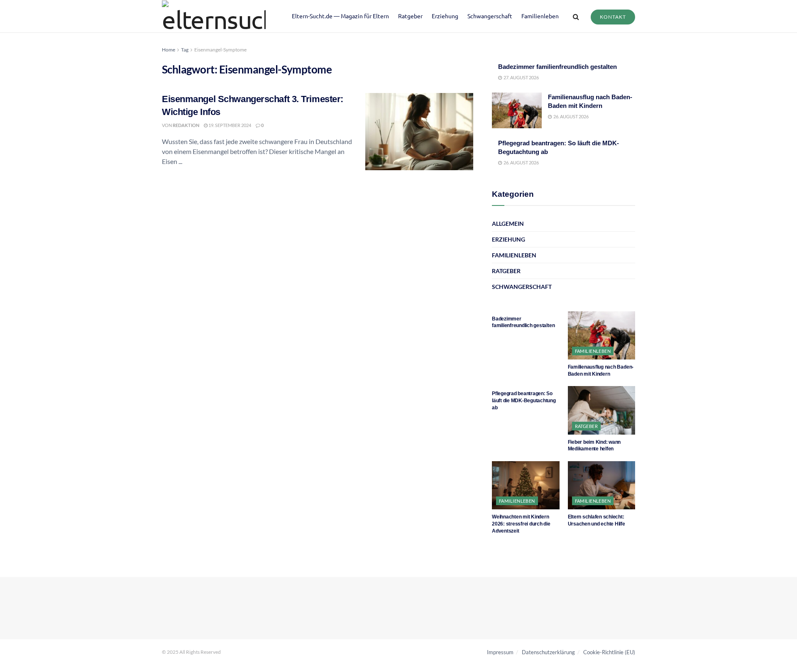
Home (168, 49)
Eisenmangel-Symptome (220, 49)
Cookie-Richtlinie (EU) (609, 652)
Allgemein (508, 223)
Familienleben (540, 16)
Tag (184, 49)
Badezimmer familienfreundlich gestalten (557, 66)
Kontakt (613, 17)
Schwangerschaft (489, 16)
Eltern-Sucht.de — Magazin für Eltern (340, 16)
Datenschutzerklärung (548, 652)
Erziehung (445, 16)
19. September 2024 (229, 125)
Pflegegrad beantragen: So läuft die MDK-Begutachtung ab (524, 401)
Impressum (500, 652)
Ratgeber (410, 16)
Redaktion (186, 125)
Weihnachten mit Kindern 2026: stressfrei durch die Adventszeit (521, 524)
